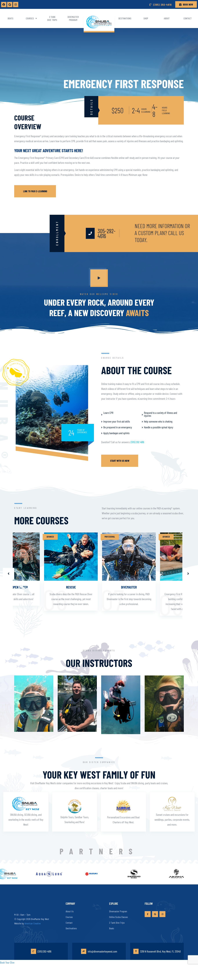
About (167, 18)
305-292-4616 (107, 233)
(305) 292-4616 (44, 951)
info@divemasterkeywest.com (102, 951)
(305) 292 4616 (137, 442)
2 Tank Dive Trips (52, 18)
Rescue (41, 587)
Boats (10, 18)
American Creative (32, 923)
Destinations (124, 18)
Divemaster (99, 587)
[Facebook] (3, 4)
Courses (30, 18)
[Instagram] (15, 4)
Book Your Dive (7, 962)
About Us (70, 911)
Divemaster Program (73, 18)
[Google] (9, 4)
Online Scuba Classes (118, 917)
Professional (80, 536)
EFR (157, 587)
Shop (145, 18)
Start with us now (119, 460)
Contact (188, 18)
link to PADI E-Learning (35, 191)
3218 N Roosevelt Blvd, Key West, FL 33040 (160, 951)
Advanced (20, 536)
